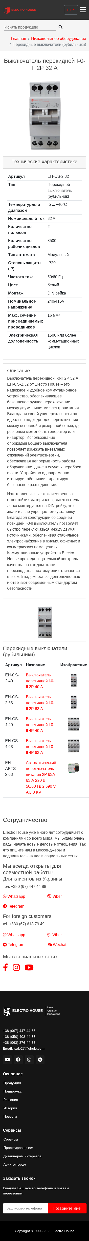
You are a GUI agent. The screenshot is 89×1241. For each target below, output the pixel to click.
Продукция (12, 1083)
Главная (18, 38)
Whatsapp (15, 896)
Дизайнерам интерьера (22, 1156)
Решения (10, 1099)
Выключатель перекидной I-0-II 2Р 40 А (40, 681)
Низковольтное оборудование (58, 38)
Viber (56, 896)
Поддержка (12, 1091)
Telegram (15, 906)
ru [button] (69, 10)
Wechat (59, 945)
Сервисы (10, 1139)
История (10, 1108)
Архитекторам (14, 1164)
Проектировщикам (18, 1147)
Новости (10, 1116)
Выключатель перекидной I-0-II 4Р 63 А (40, 747)
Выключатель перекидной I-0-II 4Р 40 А (40, 725)
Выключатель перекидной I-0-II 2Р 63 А (40, 703)
